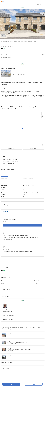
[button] (22, 24)
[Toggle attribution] (42, 145)
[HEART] (43, 4)
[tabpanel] (22, 189)
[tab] (4, 175)
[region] (22, 129)
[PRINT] (38, 4)
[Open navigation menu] (43, 2)
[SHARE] (40, 4)
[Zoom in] (42, 113)
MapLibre (40, 144)
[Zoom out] (42, 114)
